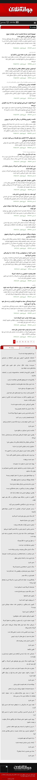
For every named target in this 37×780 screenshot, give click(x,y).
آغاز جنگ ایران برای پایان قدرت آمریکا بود (23, 516)
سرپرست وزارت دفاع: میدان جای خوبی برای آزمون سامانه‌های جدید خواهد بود (19, 366)
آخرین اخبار (27, 347)
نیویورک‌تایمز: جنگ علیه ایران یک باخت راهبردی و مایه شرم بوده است (19, 534)
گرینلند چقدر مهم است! (29, 220)
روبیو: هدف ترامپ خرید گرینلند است (25, 318)
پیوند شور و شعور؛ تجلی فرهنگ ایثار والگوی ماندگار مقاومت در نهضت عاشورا (19, 720)
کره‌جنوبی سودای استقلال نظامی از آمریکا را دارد (22, 69)
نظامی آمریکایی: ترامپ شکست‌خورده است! (22, 404)
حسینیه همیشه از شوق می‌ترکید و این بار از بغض (21, 689)
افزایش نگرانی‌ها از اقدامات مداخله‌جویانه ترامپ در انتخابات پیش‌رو (19, 373)
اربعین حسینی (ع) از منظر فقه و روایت (24, 525)
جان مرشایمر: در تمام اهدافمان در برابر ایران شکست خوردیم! (18, 554)
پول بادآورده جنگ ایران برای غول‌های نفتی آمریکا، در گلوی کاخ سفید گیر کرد (19, 662)
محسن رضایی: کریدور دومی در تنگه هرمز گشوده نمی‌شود (19, 529)
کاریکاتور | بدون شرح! (28, 612)
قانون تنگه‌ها (31, 649)
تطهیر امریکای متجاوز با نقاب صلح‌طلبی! (23, 616)
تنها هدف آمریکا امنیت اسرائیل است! (24, 587)
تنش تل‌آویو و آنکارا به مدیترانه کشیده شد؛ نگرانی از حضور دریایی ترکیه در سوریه (19, 398)
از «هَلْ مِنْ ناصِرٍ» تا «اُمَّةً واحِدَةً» (25, 541)
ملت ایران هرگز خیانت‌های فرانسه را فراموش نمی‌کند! (20, 384)
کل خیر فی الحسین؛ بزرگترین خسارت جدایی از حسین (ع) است (19, 713)
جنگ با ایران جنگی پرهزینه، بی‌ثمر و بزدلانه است (21, 549)
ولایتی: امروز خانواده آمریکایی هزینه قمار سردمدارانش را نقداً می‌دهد (19, 436)
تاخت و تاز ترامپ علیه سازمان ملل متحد (24, 330)
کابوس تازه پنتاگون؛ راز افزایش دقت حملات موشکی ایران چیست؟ (19, 605)
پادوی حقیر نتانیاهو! (29, 596)
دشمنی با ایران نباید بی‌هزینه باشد (25, 641)
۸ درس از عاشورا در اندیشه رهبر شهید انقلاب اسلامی (20, 727)
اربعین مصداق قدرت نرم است (26, 545)
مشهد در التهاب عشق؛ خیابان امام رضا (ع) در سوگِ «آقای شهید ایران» (19, 674)
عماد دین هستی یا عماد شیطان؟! (25, 751)
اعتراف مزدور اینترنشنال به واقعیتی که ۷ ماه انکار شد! (20, 571)
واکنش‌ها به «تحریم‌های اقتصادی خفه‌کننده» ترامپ (21, 380)
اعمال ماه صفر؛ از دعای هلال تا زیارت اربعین (22, 636)
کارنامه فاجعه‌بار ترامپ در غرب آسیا (25, 417)
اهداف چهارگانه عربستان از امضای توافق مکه (22, 480)
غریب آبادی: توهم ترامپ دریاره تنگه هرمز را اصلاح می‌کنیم (18, 422)
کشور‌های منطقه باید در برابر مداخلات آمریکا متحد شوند (19, 287)
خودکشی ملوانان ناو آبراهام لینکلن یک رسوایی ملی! (20, 442)
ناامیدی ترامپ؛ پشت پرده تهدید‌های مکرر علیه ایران (20, 393)
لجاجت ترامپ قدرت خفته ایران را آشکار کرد (23, 55)
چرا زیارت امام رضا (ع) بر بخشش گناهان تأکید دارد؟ (20, 455)
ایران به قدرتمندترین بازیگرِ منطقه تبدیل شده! (22, 484)
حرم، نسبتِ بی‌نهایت (28, 459)
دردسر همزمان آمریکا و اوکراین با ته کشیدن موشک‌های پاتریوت (19, 510)
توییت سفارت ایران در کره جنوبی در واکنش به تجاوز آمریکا (18, 620)
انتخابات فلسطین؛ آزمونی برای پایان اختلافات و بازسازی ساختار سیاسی (19, 359)
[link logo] (15, 8)
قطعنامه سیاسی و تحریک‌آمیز (27, 85)
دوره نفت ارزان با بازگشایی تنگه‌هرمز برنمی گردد (21, 504)
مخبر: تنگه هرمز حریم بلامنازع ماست (24, 591)
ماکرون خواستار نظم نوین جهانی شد (25, 180)
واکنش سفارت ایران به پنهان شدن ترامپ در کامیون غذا (19, 451)
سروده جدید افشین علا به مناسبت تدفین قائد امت (21, 632)
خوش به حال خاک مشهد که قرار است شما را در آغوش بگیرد (18, 668)
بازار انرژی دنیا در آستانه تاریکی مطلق (24, 558)
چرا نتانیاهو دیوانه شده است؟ (26, 354)
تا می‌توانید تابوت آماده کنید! (26, 600)
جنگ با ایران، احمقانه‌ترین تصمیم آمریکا (23, 567)
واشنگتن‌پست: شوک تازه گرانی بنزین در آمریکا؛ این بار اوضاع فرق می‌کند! (19, 581)
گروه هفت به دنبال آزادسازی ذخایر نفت (24, 194)
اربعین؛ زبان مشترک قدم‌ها (27, 520)
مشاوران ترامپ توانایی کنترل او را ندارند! (23, 446)
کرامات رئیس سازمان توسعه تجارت (25, 743)
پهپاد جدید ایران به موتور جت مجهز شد (23, 464)
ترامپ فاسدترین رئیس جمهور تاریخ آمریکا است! (21, 413)
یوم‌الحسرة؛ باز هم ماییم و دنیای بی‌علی (24, 684)
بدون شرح (31, 426)
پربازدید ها (11, 347)
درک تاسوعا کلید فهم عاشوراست (26, 738)
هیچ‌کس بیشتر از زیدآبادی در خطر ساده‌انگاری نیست (20, 488)
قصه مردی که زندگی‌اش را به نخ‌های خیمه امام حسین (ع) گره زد (19, 706)
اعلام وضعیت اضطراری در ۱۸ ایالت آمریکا (24, 274)
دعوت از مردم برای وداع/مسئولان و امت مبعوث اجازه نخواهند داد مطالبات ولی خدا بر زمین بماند (19, 694)
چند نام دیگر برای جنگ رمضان (27, 154)
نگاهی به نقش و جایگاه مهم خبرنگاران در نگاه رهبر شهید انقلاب (19, 498)
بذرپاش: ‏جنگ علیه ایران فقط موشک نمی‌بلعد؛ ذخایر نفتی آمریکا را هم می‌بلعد (19, 626)
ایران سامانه (4, 779)
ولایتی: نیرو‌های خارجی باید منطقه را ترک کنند (22, 493)
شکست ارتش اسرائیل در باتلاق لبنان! (24, 430)
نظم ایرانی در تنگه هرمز (28, 575)
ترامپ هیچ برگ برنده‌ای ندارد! (26, 388)
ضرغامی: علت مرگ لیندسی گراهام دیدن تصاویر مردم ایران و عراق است (19, 655)
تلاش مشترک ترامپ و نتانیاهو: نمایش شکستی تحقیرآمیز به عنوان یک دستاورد (19, 469)
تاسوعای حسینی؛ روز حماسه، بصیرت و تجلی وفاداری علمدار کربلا (19, 732)
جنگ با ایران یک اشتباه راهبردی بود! (24, 409)
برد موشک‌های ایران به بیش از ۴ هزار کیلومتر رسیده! (20, 475)
